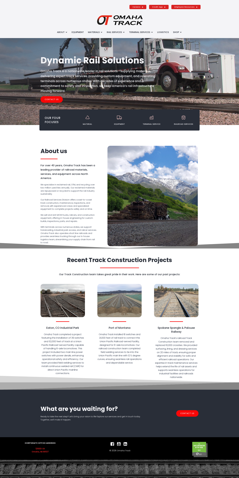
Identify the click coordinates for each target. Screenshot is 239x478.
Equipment (78, 32)
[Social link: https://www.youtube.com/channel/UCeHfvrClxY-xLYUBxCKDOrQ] (120, 444)
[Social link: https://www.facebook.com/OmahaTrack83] (113, 444)
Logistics (163, 32)
